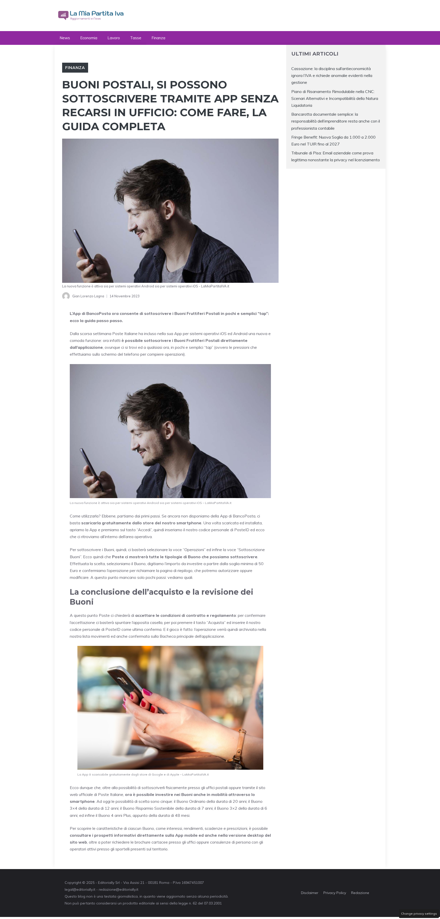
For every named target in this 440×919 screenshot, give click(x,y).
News (65, 37)
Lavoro (113, 37)
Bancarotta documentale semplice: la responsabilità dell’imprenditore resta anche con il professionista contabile (335, 121)
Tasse (135, 37)
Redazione (360, 892)
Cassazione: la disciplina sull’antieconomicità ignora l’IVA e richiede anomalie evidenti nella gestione (331, 75)
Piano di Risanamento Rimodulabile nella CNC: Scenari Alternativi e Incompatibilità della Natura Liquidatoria (334, 98)
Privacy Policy (334, 892)
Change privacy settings (419, 913)
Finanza (158, 37)
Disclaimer (309, 892)
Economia (88, 37)
